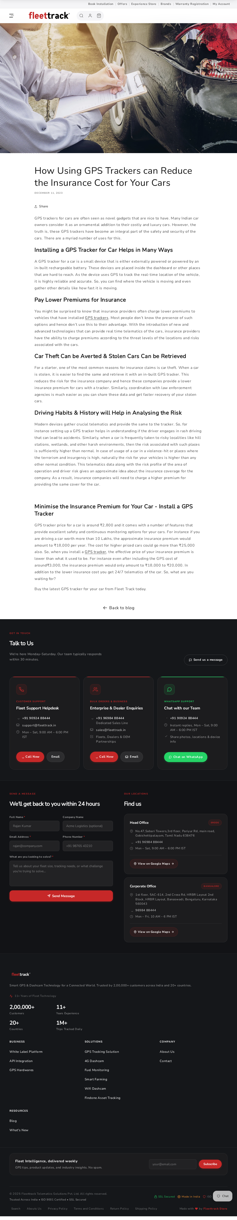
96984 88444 (145, 910)
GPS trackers (96, 317)
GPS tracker (95, 551)
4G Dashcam (94, 1061)
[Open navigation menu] (11, 15)
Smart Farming (96, 1079)
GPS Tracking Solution (102, 1051)
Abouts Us (34, 1208)
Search (16, 1208)
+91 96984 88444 (110, 718)
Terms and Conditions (89, 1208)
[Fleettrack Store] (46, 16)
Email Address (20, 837)
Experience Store (143, 4)
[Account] (90, 16)
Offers (122, 4)
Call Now (32, 757)
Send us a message (208, 660)
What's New (18, 1130)
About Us (167, 1051)
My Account (221, 4)
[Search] (81, 16)
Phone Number (74, 837)
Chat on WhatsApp (188, 757)
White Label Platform (26, 1051)
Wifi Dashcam (95, 1088)
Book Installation (100, 4)
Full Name (17, 817)
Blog (13, 1121)
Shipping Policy (146, 1208)
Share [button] (43, 206)
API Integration (21, 1061)
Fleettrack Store (215, 1208)
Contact (166, 1061)
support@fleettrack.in (39, 725)
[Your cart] (99, 16)
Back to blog (121, 608)
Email (55, 757)
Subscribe (210, 1164)
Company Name (73, 817)
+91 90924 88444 (36, 718)
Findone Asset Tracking (103, 1098)
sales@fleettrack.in (111, 730)
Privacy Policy (57, 1208)
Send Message (63, 896)
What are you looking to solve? (31, 857)
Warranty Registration (192, 4)
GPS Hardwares (21, 1070)
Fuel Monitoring (97, 1070)
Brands (166, 4)
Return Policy (119, 1208)
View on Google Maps (154, 864)
